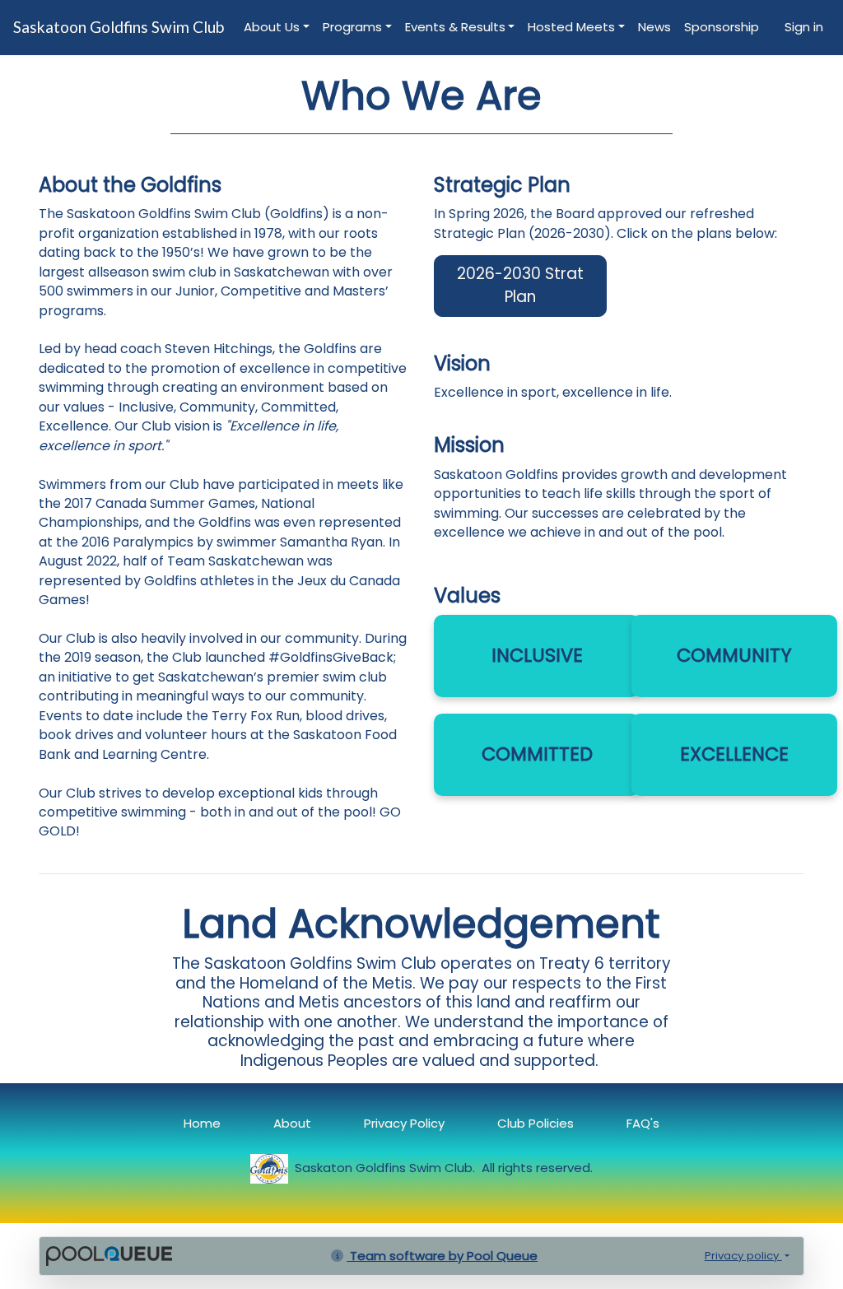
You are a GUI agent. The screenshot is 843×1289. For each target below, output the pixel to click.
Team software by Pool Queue (442, 1255)
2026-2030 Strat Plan (520, 285)
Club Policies (535, 1123)
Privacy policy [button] (743, 1255)
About (292, 1123)
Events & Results (455, 26)
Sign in (804, 26)
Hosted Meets (571, 26)
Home (202, 1123)
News (654, 26)
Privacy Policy (404, 1123)
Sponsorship (721, 26)
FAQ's (642, 1123)
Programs (352, 26)
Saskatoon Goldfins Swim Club (118, 26)
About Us (272, 26)
